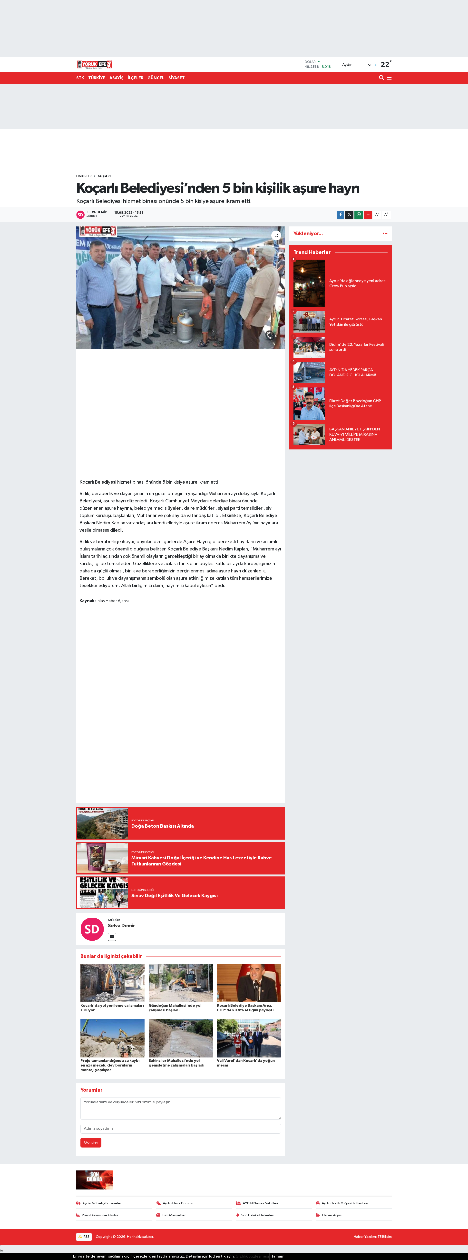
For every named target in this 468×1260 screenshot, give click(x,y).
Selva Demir (121, 925)
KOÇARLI (105, 176)
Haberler (84, 176)
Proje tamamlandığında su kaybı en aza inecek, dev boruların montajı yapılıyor (109, 1065)
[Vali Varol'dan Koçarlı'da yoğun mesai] (249, 1038)
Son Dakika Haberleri (257, 1215)
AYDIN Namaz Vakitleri (260, 1203)
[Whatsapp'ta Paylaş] (358, 215)
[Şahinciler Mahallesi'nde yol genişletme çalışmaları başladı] (181, 1038)
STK (80, 78)
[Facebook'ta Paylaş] (340, 215)
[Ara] (382, 78)
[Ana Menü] (388, 78)
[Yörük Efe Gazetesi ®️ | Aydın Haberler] (94, 64)
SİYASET (176, 78)
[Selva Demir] (92, 929)
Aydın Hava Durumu (178, 1203)
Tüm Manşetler (174, 1215)
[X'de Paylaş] (349, 215)
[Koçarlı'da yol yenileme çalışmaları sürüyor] (112, 983)
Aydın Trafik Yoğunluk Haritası (345, 1203)
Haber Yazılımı (365, 1237)
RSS (86, 1237)
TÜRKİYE (96, 78)
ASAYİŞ (116, 78)
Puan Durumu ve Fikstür (100, 1215)
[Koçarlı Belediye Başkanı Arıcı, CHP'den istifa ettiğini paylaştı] (249, 983)
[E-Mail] (112, 937)
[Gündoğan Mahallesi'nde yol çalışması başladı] (181, 983)
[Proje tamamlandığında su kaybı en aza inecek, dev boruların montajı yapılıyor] (112, 1038)
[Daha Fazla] (368, 215)
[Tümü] (385, 234)
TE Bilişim (385, 1237)
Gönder (91, 1142)
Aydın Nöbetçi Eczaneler (101, 1203)
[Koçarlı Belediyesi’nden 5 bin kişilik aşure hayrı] (180, 287)
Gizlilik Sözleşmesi (252, 1256)
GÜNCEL (155, 78)
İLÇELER (135, 78)
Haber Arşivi (331, 1215)
